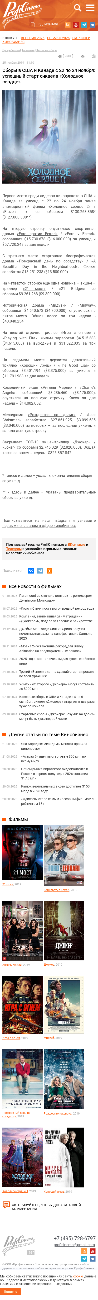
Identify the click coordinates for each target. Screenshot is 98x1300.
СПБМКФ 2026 (58, 38)
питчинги (81, 38)
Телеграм (13, 549)
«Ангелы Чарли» (56, 387)
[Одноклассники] (49, 571)
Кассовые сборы (46, 50)
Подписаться (47, 24)
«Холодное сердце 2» (69, 206)
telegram (84, 24)
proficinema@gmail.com (74, 1245)
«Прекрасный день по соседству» (50, 261)
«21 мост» (34, 288)
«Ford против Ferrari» (37, 234)
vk (92, 24)
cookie (78, 1276)
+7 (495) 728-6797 (75, 1238)
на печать (82, 56)
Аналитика (28, 50)
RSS (67, 24)
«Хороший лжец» (35, 365)
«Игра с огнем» (75, 332)
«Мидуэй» (58, 305)
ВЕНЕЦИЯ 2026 (32, 38)
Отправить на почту (94, 56)
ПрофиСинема (11, 50)
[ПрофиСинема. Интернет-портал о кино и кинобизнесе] (22, 10)
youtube (76, 24)
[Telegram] (40, 571)
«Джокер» (81, 442)
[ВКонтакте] (31, 571)
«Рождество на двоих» (51, 415)
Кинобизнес (13, 42)
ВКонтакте (76, 544)
